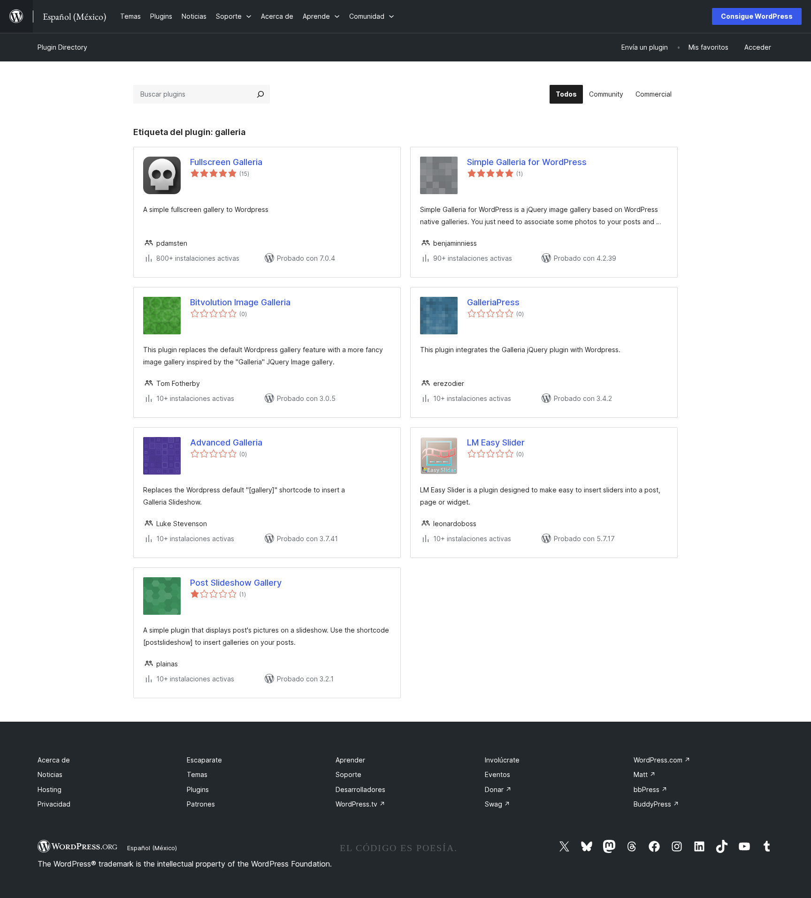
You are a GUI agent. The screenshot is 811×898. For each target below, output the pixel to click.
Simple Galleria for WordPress (527, 162)
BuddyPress (656, 804)
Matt (645, 774)
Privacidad (54, 804)
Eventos (497, 774)
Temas (197, 774)
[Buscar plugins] (260, 94)
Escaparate (204, 760)
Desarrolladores (360, 789)
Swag (497, 804)
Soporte (348, 774)
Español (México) (152, 848)
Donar (498, 789)
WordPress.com (662, 760)
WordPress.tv (360, 804)
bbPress (650, 789)
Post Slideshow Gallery (236, 583)
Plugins (198, 789)
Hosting (49, 789)
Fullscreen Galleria (226, 162)
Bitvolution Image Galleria (240, 302)
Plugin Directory (62, 47)
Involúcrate (502, 760)
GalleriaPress (493, 302)
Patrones (201, 804)
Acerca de (54, 760)
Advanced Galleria (226, 442)
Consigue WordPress (757, 16)
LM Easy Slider (496, 442)
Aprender (350, 760)
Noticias (50, 774)
